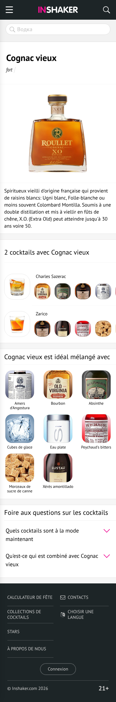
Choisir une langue (81, 614)
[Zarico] (17, 324)
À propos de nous (26, 649)
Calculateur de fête (30, 597)
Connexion (58, 669)
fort (9, 69)
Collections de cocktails (24, 614)
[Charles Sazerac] (17, 287)
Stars (13, 632)
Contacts (78, 597)
